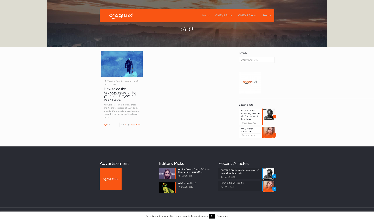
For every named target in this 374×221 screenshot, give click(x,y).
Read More (222, 216)
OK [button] (212, 216)
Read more (135, 124)
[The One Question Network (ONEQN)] (121, 15)
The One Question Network (120, 81)
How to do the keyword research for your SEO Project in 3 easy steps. (120, 94)
